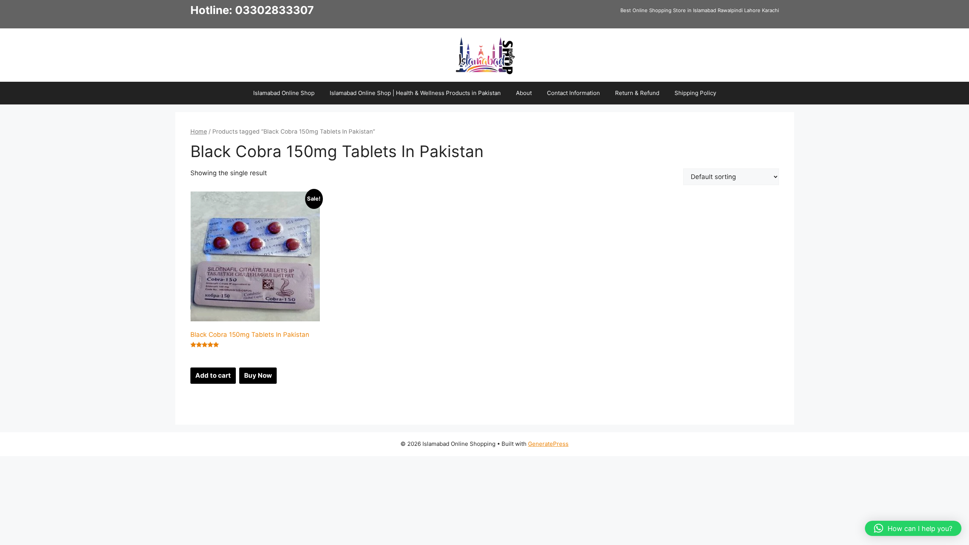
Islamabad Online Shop (284, 93)
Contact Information (573, 93)
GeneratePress (548, 443)
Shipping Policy (695, 93)
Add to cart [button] (213, 375)
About (524, 93)
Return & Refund (637, 93)
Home (198, 131)
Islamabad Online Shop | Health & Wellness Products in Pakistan (415, 93)
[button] (913, 528)
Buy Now (258, 375)
